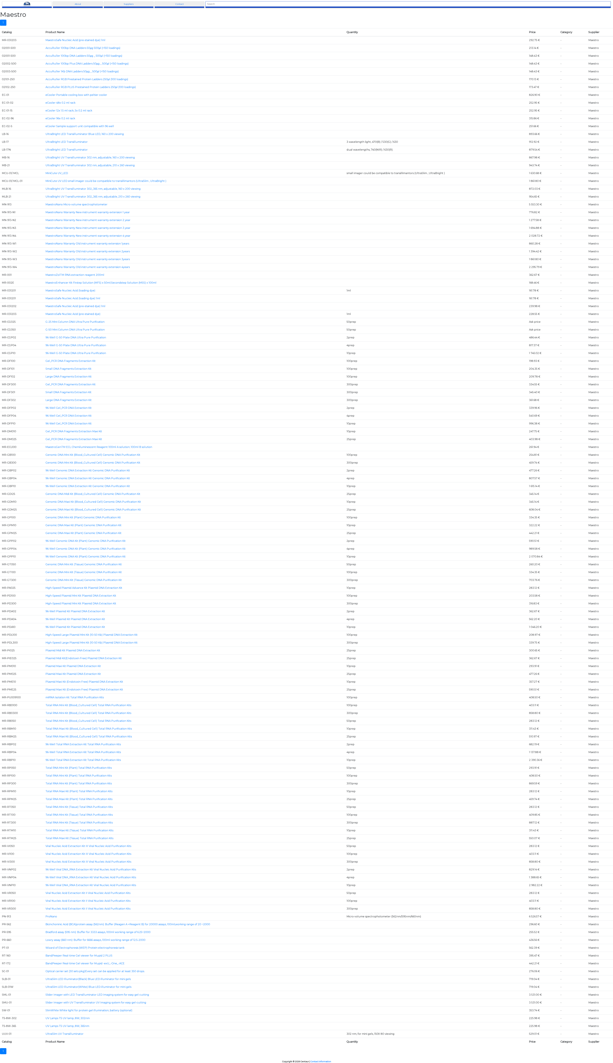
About (78, 4)
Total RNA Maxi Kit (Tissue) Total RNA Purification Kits (79, 830)
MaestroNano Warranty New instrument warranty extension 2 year (87, 220)
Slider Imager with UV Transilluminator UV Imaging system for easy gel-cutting (95, 1002)
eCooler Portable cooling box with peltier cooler (76, 94)
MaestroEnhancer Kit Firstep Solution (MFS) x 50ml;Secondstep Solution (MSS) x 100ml (100, 282)
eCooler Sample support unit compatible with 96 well (79, 126)
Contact (179, 4)
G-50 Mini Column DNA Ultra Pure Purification (75, 329)
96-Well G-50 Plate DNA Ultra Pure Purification (75, 337)
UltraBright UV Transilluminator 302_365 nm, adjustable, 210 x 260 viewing (92, 196)
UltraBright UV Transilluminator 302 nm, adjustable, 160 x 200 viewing (90, 157)
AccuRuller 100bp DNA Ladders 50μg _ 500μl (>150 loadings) (83, 55)
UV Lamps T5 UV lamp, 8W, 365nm (67, 1026)
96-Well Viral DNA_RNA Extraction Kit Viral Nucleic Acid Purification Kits (90, 869)
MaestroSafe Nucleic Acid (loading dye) (70, 290)
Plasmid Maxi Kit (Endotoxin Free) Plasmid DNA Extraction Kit (84, 681)
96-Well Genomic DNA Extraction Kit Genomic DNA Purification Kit (87, 470)
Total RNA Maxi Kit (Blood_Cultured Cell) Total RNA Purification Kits (88, 728)
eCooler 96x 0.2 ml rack (60, 118)
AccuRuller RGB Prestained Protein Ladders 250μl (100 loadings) (86, 79)
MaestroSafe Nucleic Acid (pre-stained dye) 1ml (75, 40)
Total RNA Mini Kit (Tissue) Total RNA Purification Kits (79, 806)
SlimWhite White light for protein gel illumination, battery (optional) (88, 1010)
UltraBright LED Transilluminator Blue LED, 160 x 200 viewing (84, 134)
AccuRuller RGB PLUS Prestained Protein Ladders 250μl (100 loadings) (90, 87)
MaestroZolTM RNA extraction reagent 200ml (74, 274)
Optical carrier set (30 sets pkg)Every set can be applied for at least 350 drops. (95, 971)
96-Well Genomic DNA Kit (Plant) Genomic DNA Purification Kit (85, 540)
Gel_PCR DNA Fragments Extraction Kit (70, 360)
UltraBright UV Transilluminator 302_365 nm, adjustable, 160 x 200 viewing (93, 188)
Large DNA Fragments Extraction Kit (68, 376)
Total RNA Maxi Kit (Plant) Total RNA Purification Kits (78, 791)
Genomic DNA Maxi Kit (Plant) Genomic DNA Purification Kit (83, 525)
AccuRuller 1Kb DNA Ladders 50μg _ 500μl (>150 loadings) (82, 71)
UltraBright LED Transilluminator (66, 141)
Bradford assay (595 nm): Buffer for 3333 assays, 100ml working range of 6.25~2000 (98, 932)
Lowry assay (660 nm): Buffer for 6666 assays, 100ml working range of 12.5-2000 (95, 939)
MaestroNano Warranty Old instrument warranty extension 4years (87, 267)
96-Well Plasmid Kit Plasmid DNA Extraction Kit (75, 611)
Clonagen (27, 4)
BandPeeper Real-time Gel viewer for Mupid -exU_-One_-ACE (85, 963)
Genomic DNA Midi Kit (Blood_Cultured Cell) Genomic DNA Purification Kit (92, 493)
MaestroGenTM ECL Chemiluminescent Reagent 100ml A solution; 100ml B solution (98, 447)
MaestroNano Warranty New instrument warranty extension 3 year (87, 227)
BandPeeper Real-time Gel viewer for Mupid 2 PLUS (78, 955)
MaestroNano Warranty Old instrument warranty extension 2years (87, 251)
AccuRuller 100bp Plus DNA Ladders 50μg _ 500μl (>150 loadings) (87, 63)
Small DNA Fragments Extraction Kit (68, 368)
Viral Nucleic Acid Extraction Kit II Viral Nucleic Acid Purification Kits (87, 893)
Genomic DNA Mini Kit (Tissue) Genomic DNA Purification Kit (83, 564)
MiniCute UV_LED (56, 173)
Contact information (320, 1061)
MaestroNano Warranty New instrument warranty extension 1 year (87, 212)
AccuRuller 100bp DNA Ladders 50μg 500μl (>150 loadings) (82, 48)
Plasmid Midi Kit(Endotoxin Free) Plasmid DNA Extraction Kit (83, 658)
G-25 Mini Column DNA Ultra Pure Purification (75, 321)
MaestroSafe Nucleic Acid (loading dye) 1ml (72, 298)
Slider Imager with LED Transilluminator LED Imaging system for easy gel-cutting (97, 994)
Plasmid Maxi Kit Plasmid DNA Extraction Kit (73, 666)
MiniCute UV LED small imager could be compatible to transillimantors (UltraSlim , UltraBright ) (105, 181)
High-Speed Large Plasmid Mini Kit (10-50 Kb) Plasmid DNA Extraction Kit (91, 634)
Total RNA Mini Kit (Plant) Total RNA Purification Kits (78, 767)
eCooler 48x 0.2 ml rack (60, 102)
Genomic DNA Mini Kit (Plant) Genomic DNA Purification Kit (83, 517)
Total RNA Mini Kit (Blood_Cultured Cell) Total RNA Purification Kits (88, 705)
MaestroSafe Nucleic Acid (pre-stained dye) (72, 314)
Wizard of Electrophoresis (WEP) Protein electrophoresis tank (85, 947)
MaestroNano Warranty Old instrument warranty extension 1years (87, 243)
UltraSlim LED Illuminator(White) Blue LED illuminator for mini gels (88, 986)
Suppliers (128, 4)
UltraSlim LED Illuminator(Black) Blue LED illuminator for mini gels (88, 979)
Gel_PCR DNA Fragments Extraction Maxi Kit (73, 431)
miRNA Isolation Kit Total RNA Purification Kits (74, 697)
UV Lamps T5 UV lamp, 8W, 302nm (67, 1018)
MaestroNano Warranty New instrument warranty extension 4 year (87, 235)
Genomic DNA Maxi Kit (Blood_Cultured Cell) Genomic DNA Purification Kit (93, 501)
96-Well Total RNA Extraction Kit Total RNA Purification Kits (83, 744)
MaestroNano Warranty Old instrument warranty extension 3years (87, 259)
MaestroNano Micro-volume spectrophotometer (76, 204)
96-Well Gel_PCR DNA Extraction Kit (68, 407)
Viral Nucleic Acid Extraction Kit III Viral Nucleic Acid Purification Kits (88, 846)
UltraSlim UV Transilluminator (64, 1033)
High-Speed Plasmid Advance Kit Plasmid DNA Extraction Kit (83, 587)
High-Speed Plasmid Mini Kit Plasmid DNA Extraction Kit (80, 595)
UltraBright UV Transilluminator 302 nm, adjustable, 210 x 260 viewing (90, 165)
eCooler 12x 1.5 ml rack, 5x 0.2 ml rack (68, 110)
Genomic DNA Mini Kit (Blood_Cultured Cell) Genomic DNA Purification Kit (92, 454)
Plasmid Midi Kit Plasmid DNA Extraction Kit (72, 650)
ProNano (51, 916)
